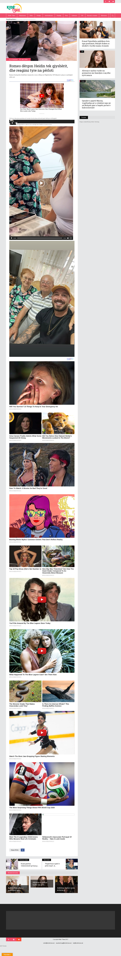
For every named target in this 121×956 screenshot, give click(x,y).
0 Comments (14, 59)
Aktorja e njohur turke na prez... (40, 883)
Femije (83, 81)
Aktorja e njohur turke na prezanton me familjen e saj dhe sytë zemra (96, 72)
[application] (13, 122)
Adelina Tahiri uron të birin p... (66, 889)
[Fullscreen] (16, 123)
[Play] (12, 123)
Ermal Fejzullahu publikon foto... (15, 889)
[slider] (39, 238)
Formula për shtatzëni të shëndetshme (26, 19)
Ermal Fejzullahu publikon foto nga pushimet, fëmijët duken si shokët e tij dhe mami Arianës (96, 43)
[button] (41, 183)
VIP (8, 22)
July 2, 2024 (24, 59)
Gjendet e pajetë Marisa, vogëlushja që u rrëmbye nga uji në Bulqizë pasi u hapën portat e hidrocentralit (96, 104)
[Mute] (68, 238)
